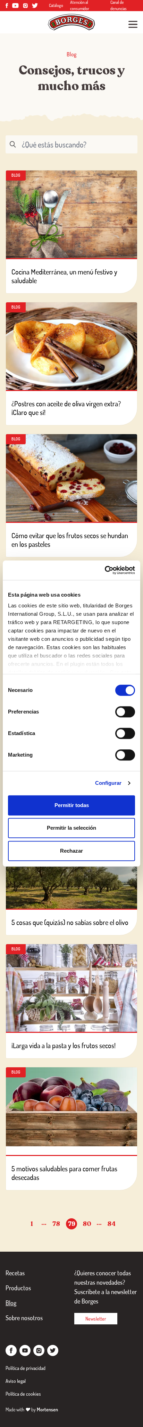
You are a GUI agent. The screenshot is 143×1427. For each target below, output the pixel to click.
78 (56, 1224)
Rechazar (71, 851)
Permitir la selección (71, 828)
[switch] (125, 711)
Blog (11, 1303)
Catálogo (56, 5)
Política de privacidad (25, 1368)
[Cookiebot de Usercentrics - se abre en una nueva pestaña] (104, 570)
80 (87, 1224)
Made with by (32, 1409)
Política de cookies (23, 1394)
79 (71, 1224)
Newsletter (95, 1319)
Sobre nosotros (24, 1318)
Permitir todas (71, 805)
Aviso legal (16, 1381)
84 (111, 1224)
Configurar (108, 783)
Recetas (15, 1273)
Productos (18, 1288)
